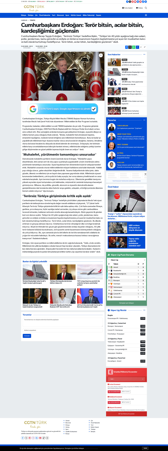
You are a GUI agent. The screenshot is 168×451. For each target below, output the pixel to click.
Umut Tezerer (122, 144)
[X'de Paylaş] (130, 47)
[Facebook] (22, 438)
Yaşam (98, 15)
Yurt (53, 15)
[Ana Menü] (146, 15)
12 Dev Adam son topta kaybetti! (133, 102)
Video (140, 8)
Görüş (67, 427)
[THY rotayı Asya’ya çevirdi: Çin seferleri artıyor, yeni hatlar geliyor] (90, 272)
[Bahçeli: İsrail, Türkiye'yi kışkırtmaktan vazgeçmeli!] (35, 296)
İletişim (93, 431)
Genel (67, 420)
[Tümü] (144, 54)
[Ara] (146, 8)
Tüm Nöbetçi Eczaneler (127, 414)
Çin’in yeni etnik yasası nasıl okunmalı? (130, 147)
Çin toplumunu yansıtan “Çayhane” (129, 128)
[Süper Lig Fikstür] (144, 310)
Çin (36, 15)
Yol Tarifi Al (127, 391)
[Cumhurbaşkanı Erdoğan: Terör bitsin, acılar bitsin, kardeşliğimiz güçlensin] (62, 76)
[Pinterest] (29, 438)
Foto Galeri (128, 8)
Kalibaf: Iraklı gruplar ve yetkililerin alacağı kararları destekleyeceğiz (133, 64)
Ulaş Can (120, 162)
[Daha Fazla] (137, 47)
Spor (67, 15)
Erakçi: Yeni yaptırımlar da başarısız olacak (132, 83)
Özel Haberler (44, 15)
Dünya (23, 15)
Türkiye (30, 15)
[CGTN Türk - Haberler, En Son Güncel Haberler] (34, 8)
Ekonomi (60, 15)
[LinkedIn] (36, 438)
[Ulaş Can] (112, 165)
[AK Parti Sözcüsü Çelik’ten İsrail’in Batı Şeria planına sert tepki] (90, 296)
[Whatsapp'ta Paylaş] (133, 47)
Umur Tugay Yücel (124, 134)
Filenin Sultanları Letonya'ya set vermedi (130, 112)
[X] (26, 438)
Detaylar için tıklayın (126, 303)
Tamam (145, 448)
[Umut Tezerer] (112, 146)
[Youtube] (40, 438)
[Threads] (47, 438)
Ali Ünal (120, 153)
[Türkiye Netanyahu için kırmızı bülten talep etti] (63, 272)
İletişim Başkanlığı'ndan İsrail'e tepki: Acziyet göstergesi (133, 73)
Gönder (27, 336)
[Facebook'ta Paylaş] (126, 47)
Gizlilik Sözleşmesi (71, 431)
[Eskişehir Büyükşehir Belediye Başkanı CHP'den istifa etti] (63, 296)
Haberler (24, 20)
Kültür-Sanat (76, 15)
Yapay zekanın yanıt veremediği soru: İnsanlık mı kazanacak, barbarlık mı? (130, 166)
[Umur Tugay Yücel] (112, 136)
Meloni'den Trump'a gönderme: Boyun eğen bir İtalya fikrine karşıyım (132, 93)
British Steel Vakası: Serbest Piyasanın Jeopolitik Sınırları (130, 157)
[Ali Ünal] (112, 155)
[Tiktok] (43, 438)
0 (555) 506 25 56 (114, 402)
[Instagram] (33, 438)
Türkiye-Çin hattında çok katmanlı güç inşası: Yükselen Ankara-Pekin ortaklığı (130, 138)
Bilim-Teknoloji (88, 15)
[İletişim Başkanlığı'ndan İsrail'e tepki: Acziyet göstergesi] (35, 272)
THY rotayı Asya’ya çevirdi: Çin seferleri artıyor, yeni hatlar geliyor (88, 283)
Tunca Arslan (122, 125)
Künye (67, 433)
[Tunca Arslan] (112, 127)
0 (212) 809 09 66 (115, 391)
